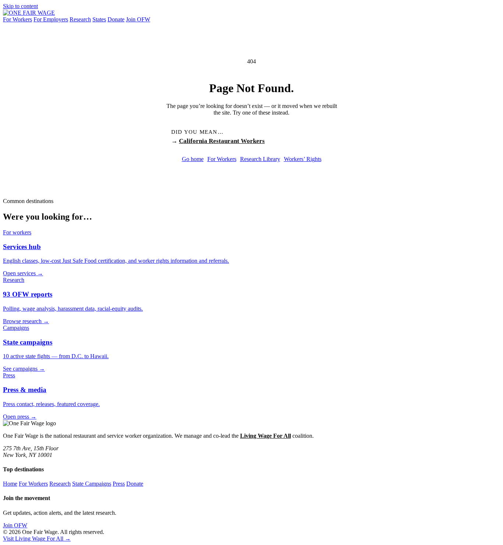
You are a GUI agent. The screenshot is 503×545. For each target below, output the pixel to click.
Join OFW (138, 19)
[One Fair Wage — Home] (29, 13)
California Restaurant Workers (222, 140)
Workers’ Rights (302, 159)
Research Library (260, 159)
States (99, 19)
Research (80, 19)
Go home (193, 159)
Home (10, 484)
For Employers (51, 19)
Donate (116, 19)
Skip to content (20, 6)
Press (119, 484)
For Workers (17, 19)
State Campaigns (91, 484)
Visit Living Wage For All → (37, 538)
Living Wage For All (265, 436)
